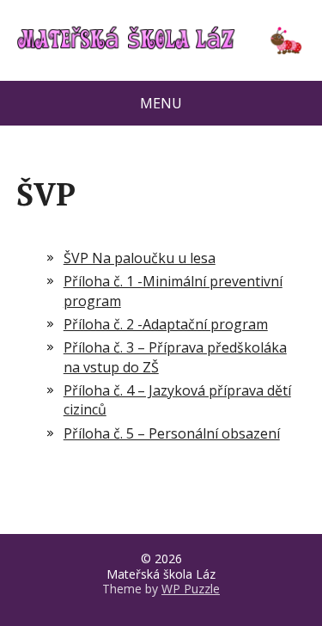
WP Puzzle (190, 588)
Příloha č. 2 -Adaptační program (166, 324)
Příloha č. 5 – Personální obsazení (172, 433)
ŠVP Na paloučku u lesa (140, 258)
